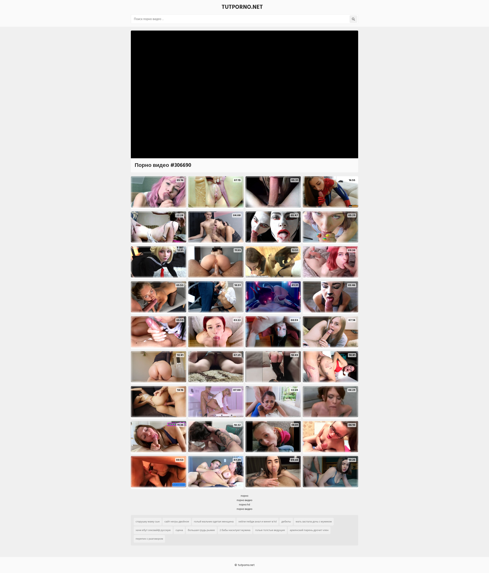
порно (244, 496)
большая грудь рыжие (201, 530)
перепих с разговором (149, 539)
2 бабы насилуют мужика (235, 530)
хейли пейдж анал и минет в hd (257, 521)
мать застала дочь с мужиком (314, 521)
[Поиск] (353, 19)
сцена (179, 530)
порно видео (244, 500)
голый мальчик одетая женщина (214, 521)
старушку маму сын (148, 521)
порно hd (244, 504)
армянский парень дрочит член (309, 530)
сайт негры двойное (176, 521)
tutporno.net (242, 7)
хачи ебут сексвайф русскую (153, 530)
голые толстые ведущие (270, 530)
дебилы (286, 521)
